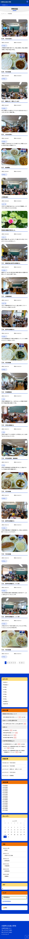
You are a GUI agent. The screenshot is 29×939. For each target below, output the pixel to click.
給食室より (6, 701)
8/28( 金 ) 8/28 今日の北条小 (9, 762)
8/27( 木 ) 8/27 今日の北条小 (9, 772)
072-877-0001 (8, 930)
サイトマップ (5, 934)
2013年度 (5, 808)
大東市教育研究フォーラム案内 (14, 744)
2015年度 (5, 805)
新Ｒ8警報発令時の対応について (14, 717)
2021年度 (5, 794)
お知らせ (6, 682)
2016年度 (5, 803)
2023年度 (5, 791)
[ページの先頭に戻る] (27, 937)
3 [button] (9, 662)
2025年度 (5, 787)
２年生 (5, 689)
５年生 (5, 696)
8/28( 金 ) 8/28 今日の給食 (8, 766)
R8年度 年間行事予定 (10, 737)
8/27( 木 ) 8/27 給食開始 (8, 775)
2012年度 (5, 810)
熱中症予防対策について (10, 732)
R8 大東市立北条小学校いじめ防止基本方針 (15, 723)
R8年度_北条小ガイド (10, 735)
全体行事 (6, 703)
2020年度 (5, 796)
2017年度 (5, 801)
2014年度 (5, 806)
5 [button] (13, 662)
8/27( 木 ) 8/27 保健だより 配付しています (12, 769)
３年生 (5, 692)
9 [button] (19, 662)
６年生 (5, 699)
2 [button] (7, 662)
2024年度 (5, 789)
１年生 (5, 687)
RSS (6, 907)
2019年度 (5, 798)
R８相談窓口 (10, 730)
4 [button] (11, 662)
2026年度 (5, 785)
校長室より (6, 684)
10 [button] (21, 662)
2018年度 (5, 799)
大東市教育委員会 (6, 901)
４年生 (5, 694)
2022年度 (5, 792)
